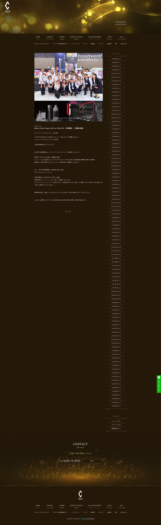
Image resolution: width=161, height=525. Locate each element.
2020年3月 (115, 324)
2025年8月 (115, 84)
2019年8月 (115, 350)
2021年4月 (115, 276)
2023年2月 (115, 195)
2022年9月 (115, 214)
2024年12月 (115, 114)
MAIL (92, 461)
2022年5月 (115, 228)
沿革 (116, 43)
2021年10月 (115, 254)
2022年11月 (115, 206)
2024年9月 (115, 125)
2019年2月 (115, 373)
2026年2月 (115, 70)
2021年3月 (115, 280)
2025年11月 (115, 77)
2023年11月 (115, 162)
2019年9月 (115, 347)
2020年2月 (115, 328)
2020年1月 (115, 332)
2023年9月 (115, 169)
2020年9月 (115, 302)
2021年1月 (115, 288)
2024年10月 (115, 121)
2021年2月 (115, 284)
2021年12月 (115, 247)
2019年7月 (115, 354)
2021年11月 (115, 251)
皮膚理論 (62, 39)
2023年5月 (115, 184)
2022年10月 (115, 210)
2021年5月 (115, 273)
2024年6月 (115, 136)
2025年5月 (115, 95)
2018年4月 (115, 395)
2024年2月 (115, 151)
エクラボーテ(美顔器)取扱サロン (60, 43)
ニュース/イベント (75, 43)
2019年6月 (115, 358)
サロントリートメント (94, 39)
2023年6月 (115, 180)
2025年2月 (115, 106)
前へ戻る (68, 211)
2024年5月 (115, 140)
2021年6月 (115, 269)
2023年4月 (115, 188)
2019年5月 (115, 361)
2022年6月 (115, 225)
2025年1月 (115, 110)
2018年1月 (115, 406)
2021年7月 (115, 265)
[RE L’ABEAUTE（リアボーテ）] (7, 7)
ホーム (38, 39)
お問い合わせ (123, 43)
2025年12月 (115, 73)
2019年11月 (115, 339)
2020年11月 (115, 295)
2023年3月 (115, 191)
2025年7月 (115, 88)
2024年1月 (115, 155)
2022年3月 (115, 236)
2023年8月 (115, 173)
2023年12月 (115, 158)
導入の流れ (109, 39)
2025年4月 (115, 99)
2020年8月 (115, 306)
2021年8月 (115, 262)
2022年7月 (115, 221)
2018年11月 (115, 376)
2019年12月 (115, 336)
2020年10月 (115, 299)
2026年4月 (115, 62)
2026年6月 (115, 58)
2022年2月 (115, 239)
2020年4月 (115, 321)
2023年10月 (115, 166)
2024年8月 (115, 129)
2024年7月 (115, 132)
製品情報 (76, 39)
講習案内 (93, 43)
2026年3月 (115, 66)
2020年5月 (115, 317)
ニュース (114, 421)
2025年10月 (115, 81)
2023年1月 (115, 199)
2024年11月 (115, 118)
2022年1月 (115, 243)
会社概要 (109, 43)
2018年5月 (115, 391)
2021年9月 (115, 258)
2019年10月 (115, 343)
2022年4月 (115, 232)
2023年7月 (115, 177)
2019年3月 (115, 369)
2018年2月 (115, 402)
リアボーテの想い (49, 39)
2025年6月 (115, 92)
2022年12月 (115, 203)
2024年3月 (115, 147)
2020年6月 (115, 313)
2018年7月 (115, 384)
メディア (85, 43)
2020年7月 (115, 310)
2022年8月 (115, 217)
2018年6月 (115, 387)
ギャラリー (101, 43)
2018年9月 (115, 380)
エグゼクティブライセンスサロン (41, 43)
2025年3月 (115, 103)
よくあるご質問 (121, 39)
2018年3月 (115, 398)
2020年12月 (115, 291)
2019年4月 (115, 365)
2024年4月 (115, 143)
